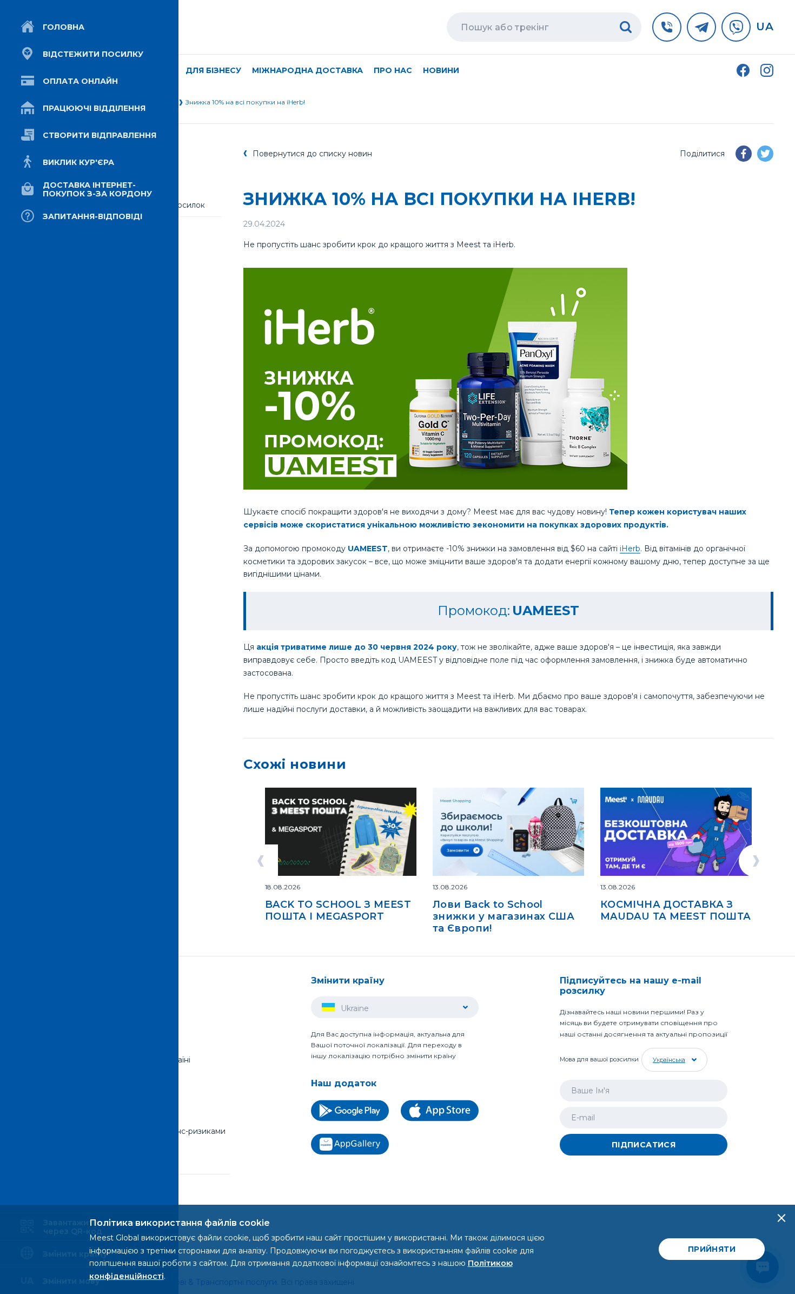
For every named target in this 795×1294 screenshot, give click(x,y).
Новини (441, 70)
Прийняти (712, 1249)
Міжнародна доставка (307, 70)
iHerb (630, 548)
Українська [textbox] (669, 1060)
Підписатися (643, 1145)
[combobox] (673, 1060)
